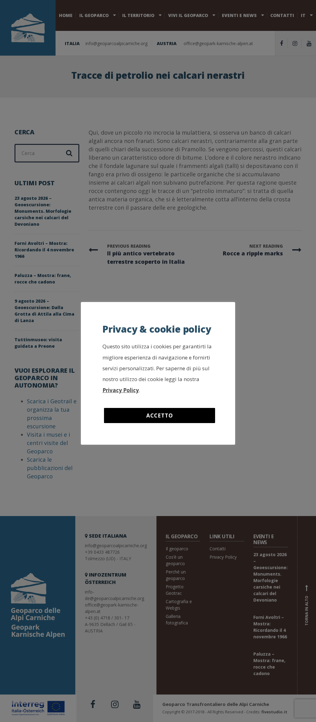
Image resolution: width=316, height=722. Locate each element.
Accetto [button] (159, 415)
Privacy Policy (120, 390)
